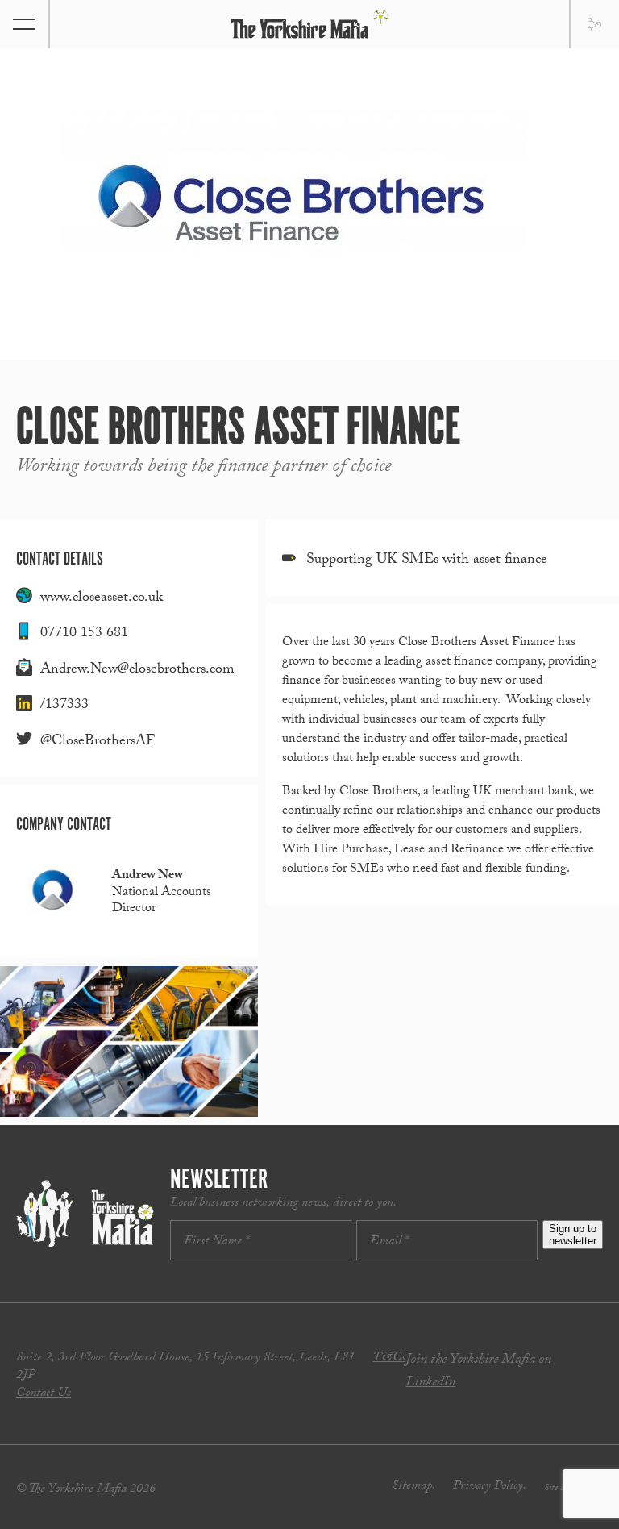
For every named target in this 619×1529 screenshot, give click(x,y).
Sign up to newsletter (572, 1235)
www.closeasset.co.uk (101, 598)
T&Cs (388, 1358)
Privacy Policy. (489, 1487)
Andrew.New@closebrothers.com (137, 670)
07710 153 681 (84, 634)
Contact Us (43, 1394)
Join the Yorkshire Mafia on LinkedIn (478, 1372)
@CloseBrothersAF (97, 742)
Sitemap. (413, 1487)
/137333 (64, 706)
